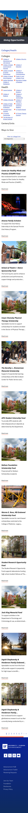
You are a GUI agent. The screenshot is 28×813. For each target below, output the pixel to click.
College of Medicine (6, 95)
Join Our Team (8, 781)
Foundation (7, 783)
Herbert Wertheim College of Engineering (8, 82)
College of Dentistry (19, 91)
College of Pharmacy (19, 100)
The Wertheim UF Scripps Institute (8, 118)
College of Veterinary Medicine (19, 105)
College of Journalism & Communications (20, 72)
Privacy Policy (8, 789)
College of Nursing (8, 100)
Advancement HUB (9, 767)
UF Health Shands (21, 109)
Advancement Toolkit (10, 770)
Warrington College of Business (21, 81)
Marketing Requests (10, 772)
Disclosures (7, 786)
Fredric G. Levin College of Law (20, 77)
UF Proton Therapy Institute (21, 114)
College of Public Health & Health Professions (7, 105)
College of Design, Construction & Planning (8, 66)
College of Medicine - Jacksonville (19, 96)
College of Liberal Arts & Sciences (8, 77)
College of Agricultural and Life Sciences (7, 61)
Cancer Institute (7, 90)
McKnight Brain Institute (7, 110)
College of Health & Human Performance (8, 72)
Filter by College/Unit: (14, 136)
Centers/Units (7, 123)
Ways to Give (7, 130)
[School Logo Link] (13, 746)
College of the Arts (21, 59)
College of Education (19, 65)
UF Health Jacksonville (6, 114)
